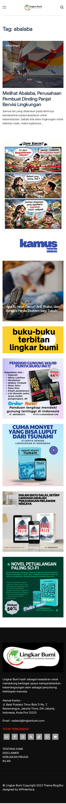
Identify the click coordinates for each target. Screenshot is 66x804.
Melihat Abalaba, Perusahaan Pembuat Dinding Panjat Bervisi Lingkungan (32, 98)
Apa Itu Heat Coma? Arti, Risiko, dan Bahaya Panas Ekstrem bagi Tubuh (32, 309)
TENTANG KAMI (13, 749)
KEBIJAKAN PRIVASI (15, 757)
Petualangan (13, 45)
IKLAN (6, 761)
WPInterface (26, 789)
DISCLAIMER (11, 753)
